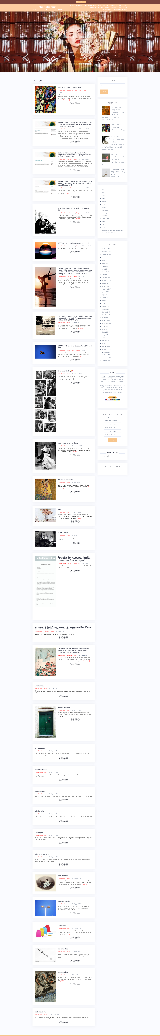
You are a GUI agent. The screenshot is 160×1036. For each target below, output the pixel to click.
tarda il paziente (40, 1012)
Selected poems (103, 5)
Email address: (112, 418)
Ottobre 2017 (106, 286)
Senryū (84, 90)
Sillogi (103, 221)
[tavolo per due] (45, 539)
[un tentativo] (45, 931)
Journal (113, 7)
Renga (103, 204)
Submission (113, 5)
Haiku (103, 190)
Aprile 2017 (105, 303)
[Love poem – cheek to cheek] (45, 456)
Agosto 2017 (105, 292)
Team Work (93, 7)
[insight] (45, 515)
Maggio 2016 (105, 335)
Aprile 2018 (105, 269)
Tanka (103, 198)
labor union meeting (42, 854)
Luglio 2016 (105, 329)
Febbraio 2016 (106, 343)
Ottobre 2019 (106, 249)
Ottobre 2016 (106, 321)
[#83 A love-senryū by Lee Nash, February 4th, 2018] (45, 220)
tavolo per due (63, 533)
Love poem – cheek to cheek (68, 443)
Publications (123, 5)
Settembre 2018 (106, 255)
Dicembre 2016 (106, 315)
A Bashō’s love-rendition (66, 480)
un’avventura (39, 686)
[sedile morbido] (45, 986)
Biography (79, 5)
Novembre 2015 (106, 352)
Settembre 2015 (106, 358)
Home (72, 5)
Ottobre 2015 (106, 355)
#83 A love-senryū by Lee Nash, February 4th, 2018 (73, 209)
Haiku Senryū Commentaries (74, 90)
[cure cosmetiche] (45, 883)
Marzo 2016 (105, 341)
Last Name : (112, 432)
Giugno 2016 (105, 332)
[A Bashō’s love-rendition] (45, 489)
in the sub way (40, 748)
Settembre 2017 (106, 289)
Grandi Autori (122, 7)
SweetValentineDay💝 (65, 371)
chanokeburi (47, 7)
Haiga (103, 193)
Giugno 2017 (105, 298)
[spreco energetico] (45, 908)
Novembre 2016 (106, 318)
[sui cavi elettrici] (45, 955)
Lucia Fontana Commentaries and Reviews (114, 9)
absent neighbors (64, 707)
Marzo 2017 (105, 306)
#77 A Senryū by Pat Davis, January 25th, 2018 (73, 243)
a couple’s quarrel (41, 770)
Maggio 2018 (105, 266)
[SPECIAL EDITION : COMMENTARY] (45, 99)
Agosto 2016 (105, 326)
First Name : (112, 425)
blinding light (39, 811)
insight (60, 509)
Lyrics (103, 227)
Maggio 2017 (105, 300)
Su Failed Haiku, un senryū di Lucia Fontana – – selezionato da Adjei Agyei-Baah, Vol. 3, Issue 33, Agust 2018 (75, 124)
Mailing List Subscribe (80, 2)
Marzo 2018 (105, 272)
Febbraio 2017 (106, 309)
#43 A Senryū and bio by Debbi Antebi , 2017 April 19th (75, 347)
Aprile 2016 (105, 338)
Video (103, 224)
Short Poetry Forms (90, 5)
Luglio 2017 (105, 295)
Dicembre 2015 (106, 349)
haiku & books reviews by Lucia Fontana (112, 230)
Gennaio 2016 (106, 346)
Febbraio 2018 (106, 275)
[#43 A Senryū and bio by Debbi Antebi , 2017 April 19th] (45, 351)
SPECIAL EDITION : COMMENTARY (69, 87)
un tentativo (62, 926)
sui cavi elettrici (40, 791)
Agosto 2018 (105, 257)
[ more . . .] (66, 100)
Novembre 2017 (106, 283)
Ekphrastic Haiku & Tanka (109, 233)
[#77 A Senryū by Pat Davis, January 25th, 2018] (45, 250)
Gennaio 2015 (106, 361)
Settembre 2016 (106, 323)
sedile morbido (63, 972)
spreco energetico (64, 901)
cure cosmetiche (63, 876)
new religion (39, 832)
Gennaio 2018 (106, 278)
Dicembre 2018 (106, 252)
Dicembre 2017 (106, 280)
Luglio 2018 (105, 260)
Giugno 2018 (105, 263)
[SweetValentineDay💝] (45, 401)
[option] (80, 42)
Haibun (104, 201)
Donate (107, 7)
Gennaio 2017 (106, 312)
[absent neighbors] (45, 722)
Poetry (100, 7)
